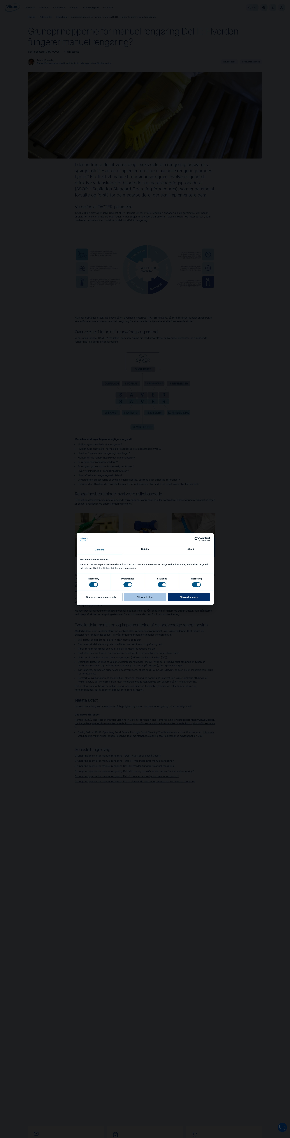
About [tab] (190, 549)
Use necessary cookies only (101, 597)
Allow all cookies (189, 597)
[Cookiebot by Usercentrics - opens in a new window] (196, 539)
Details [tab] (145, 549)
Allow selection (145, 597)
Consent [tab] (99, 549)
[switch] (127, 584)
